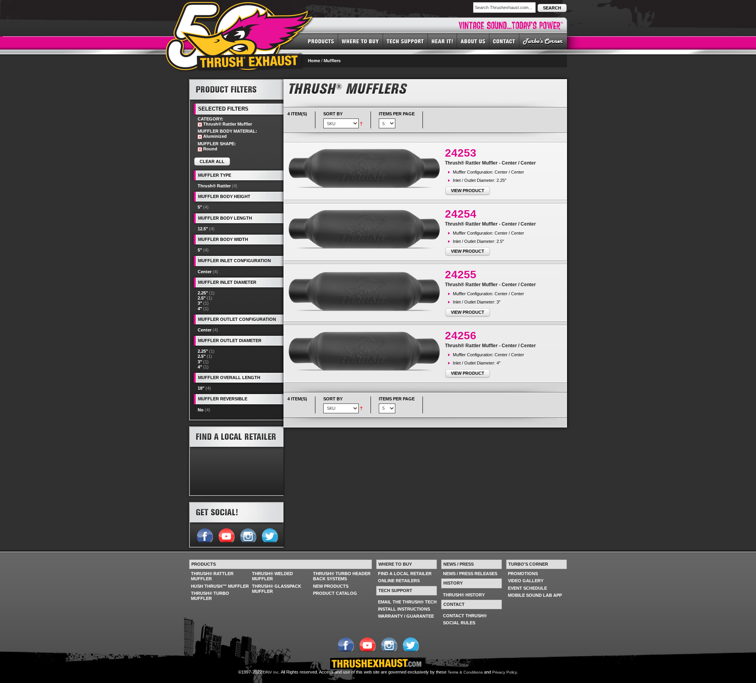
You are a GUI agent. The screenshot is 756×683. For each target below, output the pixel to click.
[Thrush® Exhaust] (239, 7)
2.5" (202, 298)
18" (201, 388)
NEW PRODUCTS (330, 586)
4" (200, 308)
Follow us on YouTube (226, 534)
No (201, 409)
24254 (460, 214)
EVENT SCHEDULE (527, 588)
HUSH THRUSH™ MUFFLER (220, 586)
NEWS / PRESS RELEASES (470, 573)
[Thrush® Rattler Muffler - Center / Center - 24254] (366, 229)
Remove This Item (200, 124)
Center (204, 271)
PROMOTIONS (523, 573)
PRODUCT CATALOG (335, 593)
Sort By (333, 113)
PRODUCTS (321, 41)
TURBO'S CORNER (543, 41)
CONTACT (504, 41)
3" (200, 303)
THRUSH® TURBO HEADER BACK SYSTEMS (342, 576)
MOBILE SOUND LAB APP (535, 595)
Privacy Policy (504, 672)
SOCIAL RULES (459, 622)
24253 (460, 153)
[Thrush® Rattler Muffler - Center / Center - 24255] (366, 291)
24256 (460, 335)
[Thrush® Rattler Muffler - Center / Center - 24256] (366, 351)
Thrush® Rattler (214, 185)
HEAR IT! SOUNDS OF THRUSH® (442, 41)
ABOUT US (473, 41)
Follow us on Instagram (248, 534)
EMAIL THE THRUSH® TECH (407, 602)
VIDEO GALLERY (525, 580)
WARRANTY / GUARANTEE (406, 616)
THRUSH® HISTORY (464, 594)
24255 (460, 274)
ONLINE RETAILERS (399, 580)
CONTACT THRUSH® (465, 615)
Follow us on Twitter (269, 534)
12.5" (203, 228)
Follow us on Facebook (204, 534)
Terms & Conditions (465, 672)
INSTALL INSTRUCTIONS (404, 609)
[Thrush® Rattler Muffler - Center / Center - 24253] (366, 168)
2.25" (203, 293)
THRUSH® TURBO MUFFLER (210, 596)
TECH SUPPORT (405, 41)
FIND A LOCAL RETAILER (405, 573)
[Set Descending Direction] (361, 123)
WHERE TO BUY (360, 41)
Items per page (397, 113)
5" (200, 207)
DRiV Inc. (271, 672)
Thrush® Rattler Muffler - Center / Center (490, 163)
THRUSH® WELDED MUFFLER (272, 576)
